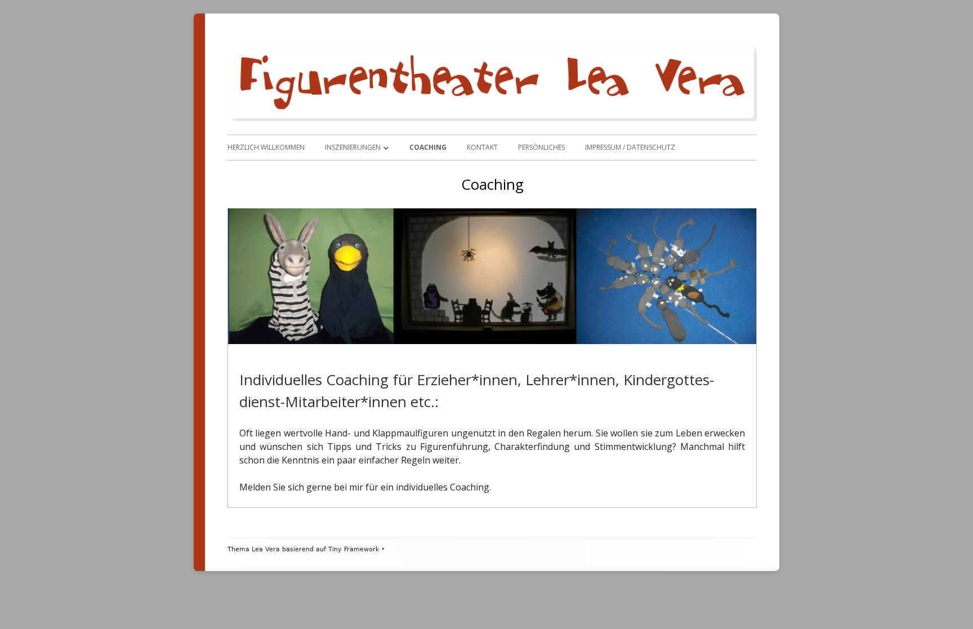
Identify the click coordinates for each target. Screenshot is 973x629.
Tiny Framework (353, 549)
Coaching (428, 147)
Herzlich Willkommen (266, 147)
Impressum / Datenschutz (630, 147)
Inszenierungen (353, 147)
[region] (492, 276)
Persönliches (541, 147)
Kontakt (482, 147)
